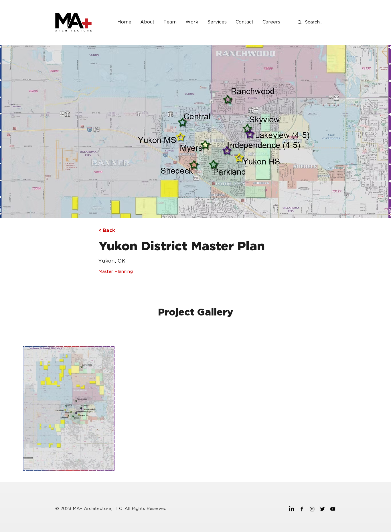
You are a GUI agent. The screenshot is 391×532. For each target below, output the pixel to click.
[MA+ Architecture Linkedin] (292, 509)
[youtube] (333, 509)
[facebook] (302, 509)
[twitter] (322, 509)
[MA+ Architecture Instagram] (312, 509)
